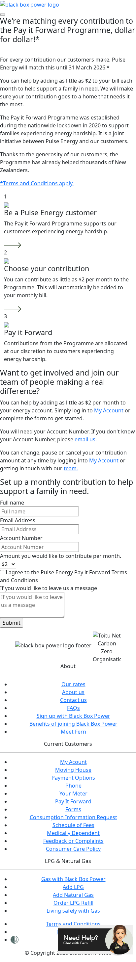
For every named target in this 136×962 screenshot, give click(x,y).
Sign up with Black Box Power (73, 715)
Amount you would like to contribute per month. (60, 555)
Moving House (73, 769)
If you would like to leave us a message (48, 588)
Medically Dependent (73, 833)
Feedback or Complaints (73, 841)
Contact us (73, 700)
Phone (73, 785)
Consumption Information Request (73, 817)
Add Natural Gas (73, 894)
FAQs (73, 708)
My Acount (73, 762)
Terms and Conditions (73, 923)
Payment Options (73, 777)
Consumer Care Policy (73, 848)
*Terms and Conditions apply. (37, 183)
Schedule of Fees (73, 825)
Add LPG (73, 887)
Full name (12, 502)
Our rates (73, 684)
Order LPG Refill (73, 902)
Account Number (21, 538)
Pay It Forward (73, 801)
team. (71, 468)
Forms (73, 809)
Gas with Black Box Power (73, 879)
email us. (86, 439)
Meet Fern (73, 731)
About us (73, 692)
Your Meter (73, 793)
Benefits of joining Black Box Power (73, 723)
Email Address (17, 520)
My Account (108, 410)
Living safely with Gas (73, 910)
